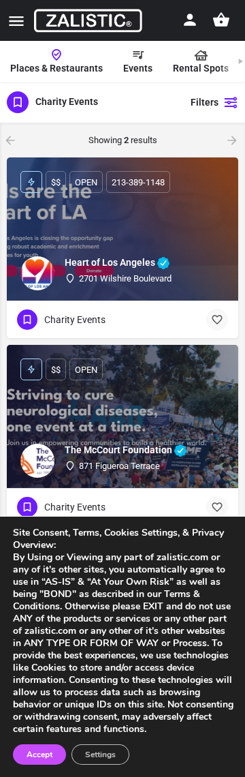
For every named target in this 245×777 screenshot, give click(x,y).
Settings (100, 754)
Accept (39, 754)
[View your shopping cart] (221, 20)
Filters (204, 102)
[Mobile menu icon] (16, 20)
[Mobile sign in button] (190, 20)
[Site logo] (90, 20)
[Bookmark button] (217, 320)
